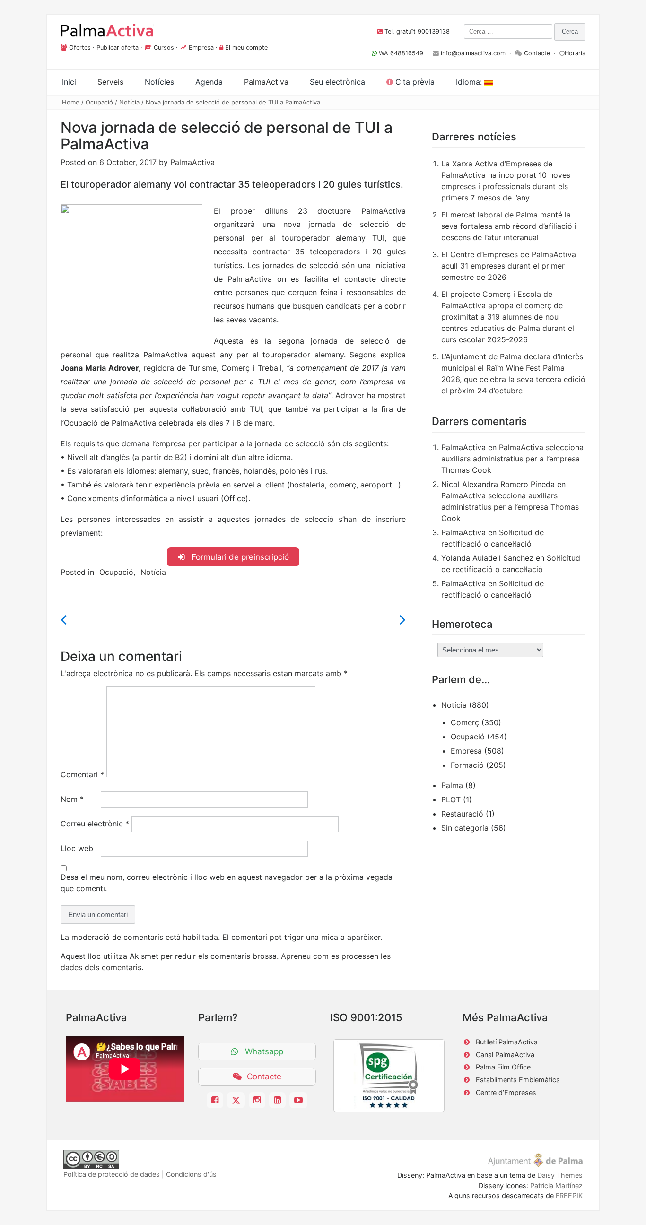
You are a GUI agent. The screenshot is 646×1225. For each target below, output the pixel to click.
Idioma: (470, 82)
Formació (467, 765)
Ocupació (99, 102)
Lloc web (77, 848)
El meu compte (246, 47)
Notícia (129, 102)
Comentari (82, 774)
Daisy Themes (560, 1175)
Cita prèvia (414, 82)
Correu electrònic (95, 823)
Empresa (201, 47)
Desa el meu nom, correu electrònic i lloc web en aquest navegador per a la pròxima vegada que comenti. (227, 882)
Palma (452, 785)
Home (70, 102)
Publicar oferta (117, 47)
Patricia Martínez (556, 1186)
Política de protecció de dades (111, 1174)
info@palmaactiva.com (473, 53)
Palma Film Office (503, 1067)
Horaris (575, 53)
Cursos (164, 47)
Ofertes (80, 47)
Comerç (465, 722)
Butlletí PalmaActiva (507, 1042)
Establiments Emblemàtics (518, 1080)
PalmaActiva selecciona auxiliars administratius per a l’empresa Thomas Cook (512, 459)
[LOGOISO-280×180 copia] (389, 1075)
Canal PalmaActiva (505, 1055)
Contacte (537, 53)
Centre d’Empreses (506, 1092)
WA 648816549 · (405, 53)
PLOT (451, 799)
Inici (69, 82)
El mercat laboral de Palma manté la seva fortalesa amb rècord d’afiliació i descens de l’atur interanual (508, 226)
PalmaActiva (192, 162)
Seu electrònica (337, 82)
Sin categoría (465, 828)
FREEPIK (569, 1195)
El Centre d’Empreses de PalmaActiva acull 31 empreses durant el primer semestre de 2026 (508, 266)
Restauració (462, 813)
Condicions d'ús (191, 1174)
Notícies (159, 82)
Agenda (209, 82)
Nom (72, 799)
